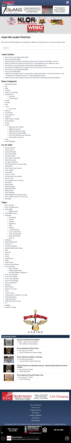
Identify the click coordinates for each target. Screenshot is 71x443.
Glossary (11, 228)
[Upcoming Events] (8, 342)
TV (6, 303)
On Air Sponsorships (15, 234)
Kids (6, 104)
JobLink (7, 102)
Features (8, 252)
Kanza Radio (9, 184)
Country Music (13, 98)
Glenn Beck (8, 166)
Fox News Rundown (11, 162)
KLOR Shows (9, 258)
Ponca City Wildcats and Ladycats (20, 135)
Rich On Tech (9, 178)
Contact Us (8, 244)
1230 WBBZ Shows (11, 213)
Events (7, 100)
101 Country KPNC (10, 154)
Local (7, 106)
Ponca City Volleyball (11, 279)
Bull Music (8, 199)
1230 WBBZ (8, 209)
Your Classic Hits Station (13, 158)
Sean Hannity (9, 170)
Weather (7, 305)
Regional (8, 117)
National (7, 111)
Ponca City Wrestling (11, 281)
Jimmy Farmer (9, 150)
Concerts (12, 96)
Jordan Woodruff (10, 152)
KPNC (7, 260)
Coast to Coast (10, 174)
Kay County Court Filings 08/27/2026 (16, 57)
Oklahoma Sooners (15, 129)
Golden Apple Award (15, 270)
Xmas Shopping (10, 141)
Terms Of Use (9, 293)
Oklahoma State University (17, 131)
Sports (7, 125)
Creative (11, 221)
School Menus (9, 121)
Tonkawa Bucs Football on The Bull (16, 295)
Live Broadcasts (14, 230)
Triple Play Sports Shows (13, 301)
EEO (6, 250)
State (6, 139)
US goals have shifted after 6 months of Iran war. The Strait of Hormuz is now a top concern (34, 67)
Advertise (8, 215)
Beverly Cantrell (10, 148)
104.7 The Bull (9, 205)
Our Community (10, 266)
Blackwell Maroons (11, 242)
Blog (6, 88)
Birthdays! (8, 240)
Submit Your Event (11, 289)
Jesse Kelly (8, 172)
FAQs (10, 226)
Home (7, 254)
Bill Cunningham (10, 186)
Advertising (12, 217)
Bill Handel (8, 182)
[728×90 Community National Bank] (35, 430)
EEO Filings (35, 413)
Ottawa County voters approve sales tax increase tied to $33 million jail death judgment (32, 78)
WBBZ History (13, 211)
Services (11, 238)
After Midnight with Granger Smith (15, 195)
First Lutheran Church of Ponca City (16, 197)
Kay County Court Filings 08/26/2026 (16, 69)
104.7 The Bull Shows (11, 207)
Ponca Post (12, 108)
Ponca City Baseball (11, 274)
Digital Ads (12, 223)
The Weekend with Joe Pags (14, 180)
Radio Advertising (14, 236)
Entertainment (9, 94)
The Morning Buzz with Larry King (15, 164)
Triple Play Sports (10, 160)
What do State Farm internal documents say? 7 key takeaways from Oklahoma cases (32, 63)
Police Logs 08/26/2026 (12, 71)
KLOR (7, 256)
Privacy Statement (11, 283)
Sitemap (7, 285)
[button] (67, 2)
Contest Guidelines (11, 246)
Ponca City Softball (11, 277)
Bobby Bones (9, 190)
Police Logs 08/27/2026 (12, 59)
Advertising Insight (11, 84)
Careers (7, 90)
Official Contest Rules (12, 264)
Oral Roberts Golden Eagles (17, 133)
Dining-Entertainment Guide (13, 248)
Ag (6, 86)
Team (7, 291)
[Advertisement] (35, 10)
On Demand (9, 113)
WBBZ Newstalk (10, 188)
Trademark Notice (11, 297)
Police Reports (10, 115)
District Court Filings (11, 92)
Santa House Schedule (12, 119)
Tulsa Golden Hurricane (16, 137)
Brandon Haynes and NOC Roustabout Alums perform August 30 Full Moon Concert (31, 61)
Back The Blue (13, 268)
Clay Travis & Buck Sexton (13, 168)
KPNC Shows (9, 262)
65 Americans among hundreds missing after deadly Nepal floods (26, 65)
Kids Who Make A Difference (18, 272)
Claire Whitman (10, 192)
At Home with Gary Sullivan (13, 176)
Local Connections (15, 232)
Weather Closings (10, 307)
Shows (7, 123)
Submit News (9, 287)
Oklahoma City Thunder (16, 127)
